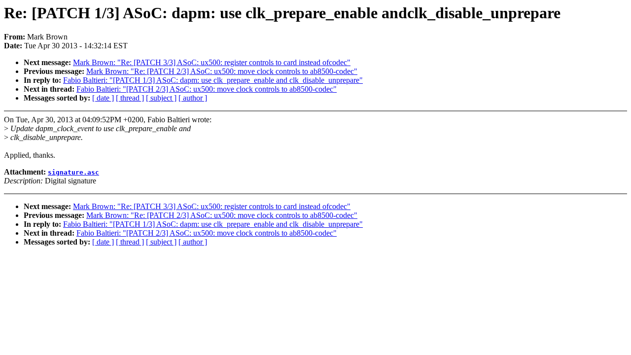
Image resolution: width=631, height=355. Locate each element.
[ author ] (192, 98)
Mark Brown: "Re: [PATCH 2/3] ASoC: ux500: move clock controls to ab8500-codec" (221, 71)
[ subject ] (161, 98)
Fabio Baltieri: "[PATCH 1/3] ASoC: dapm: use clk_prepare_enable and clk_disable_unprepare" (213, 80)
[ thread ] (130, 98)
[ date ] (103, 98)
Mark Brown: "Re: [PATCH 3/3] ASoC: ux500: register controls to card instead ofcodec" (212, 62)
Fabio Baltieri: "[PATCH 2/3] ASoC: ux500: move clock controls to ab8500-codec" (206, 89)
